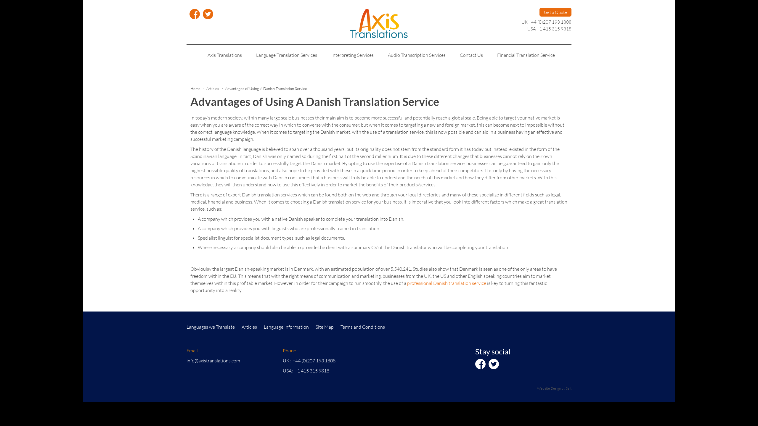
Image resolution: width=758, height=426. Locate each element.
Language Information (286, 327)
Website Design (549, 388)
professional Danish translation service (446, 283)
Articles (212, 88)
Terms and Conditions (363, 327)
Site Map (325, 327)
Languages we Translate (211, 327)
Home (195, 88)
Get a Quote (555, 12)
